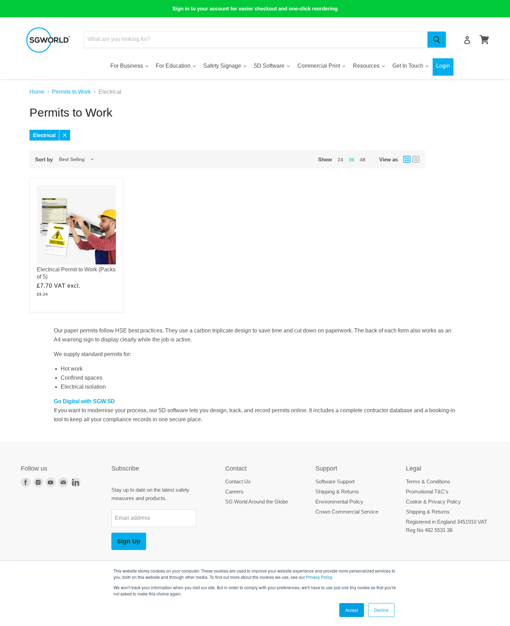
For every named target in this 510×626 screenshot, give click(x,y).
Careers (234, 491)
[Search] (436, 40)
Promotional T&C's (427, 491)
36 (351, 159)
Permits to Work (71, 92)
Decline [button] (381, 610)
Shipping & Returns (337, 491)
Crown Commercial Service (346, 512)
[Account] (467, 40)
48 (362, 159)
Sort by (44, 159)
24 (340, 159)
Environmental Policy (339, 502)
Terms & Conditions (428, 481)
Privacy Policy (319, 577)
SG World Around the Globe (256, 502)
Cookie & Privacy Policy (433, 502)
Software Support (335, 481)
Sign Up (129, 541)
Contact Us (238, 481)
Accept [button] (351, 610)
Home (36, 92)
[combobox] (255, 40)
